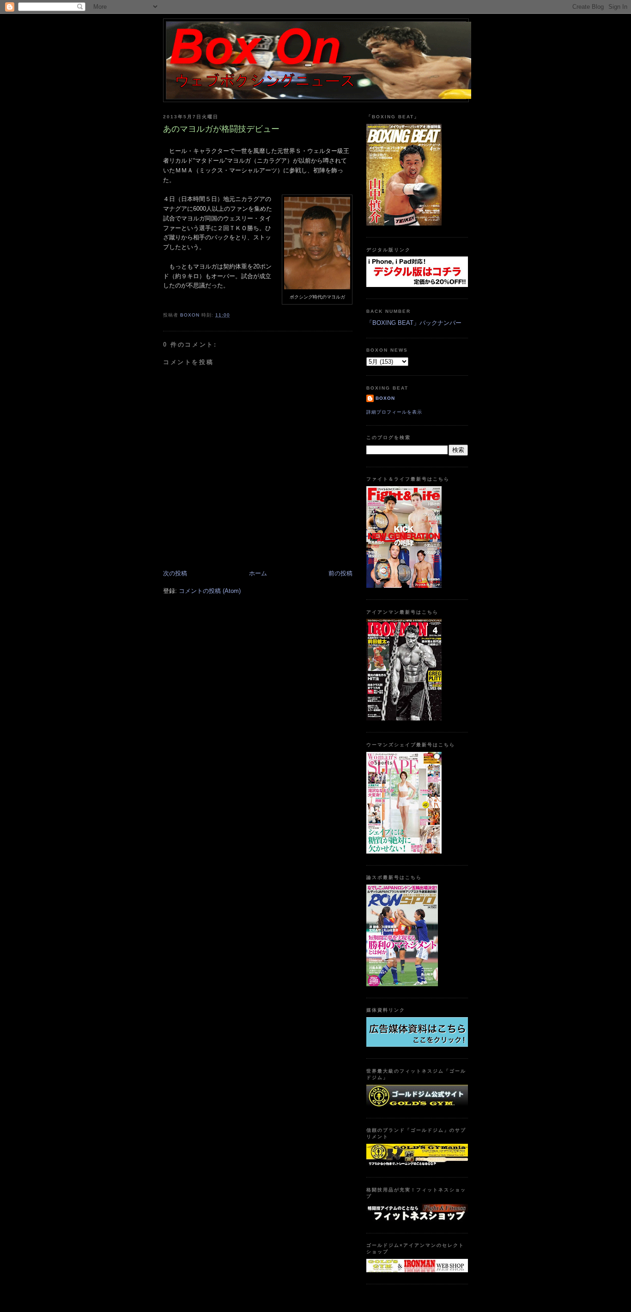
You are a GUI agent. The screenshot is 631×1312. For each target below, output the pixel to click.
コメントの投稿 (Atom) (210, 590)
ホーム (258, 573)
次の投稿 (175, 573)
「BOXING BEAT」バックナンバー (413, 322)
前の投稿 (340, 573)
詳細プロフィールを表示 (394, 412)
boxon (385, 398)
